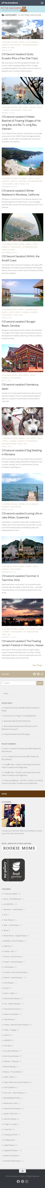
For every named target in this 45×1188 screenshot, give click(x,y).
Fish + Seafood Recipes (12, 1004)
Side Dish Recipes (10, 1119)
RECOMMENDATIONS (30, 45)
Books (6, 930)
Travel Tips (27, 110)
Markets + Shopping (18, 181)
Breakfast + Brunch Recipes (13, 941)
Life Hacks (7, 1046)
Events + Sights (29, 107)
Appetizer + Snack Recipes (13, 909)
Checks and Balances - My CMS (15, 780)
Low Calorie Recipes (11, 1051)
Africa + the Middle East (28, 310)
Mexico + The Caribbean (12, 1072)
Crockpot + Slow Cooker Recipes (15, 972)
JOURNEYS (5, 45)
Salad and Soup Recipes (12, 1108)
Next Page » (38, 665)
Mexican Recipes (10, 1067)
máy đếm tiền (9, 764)
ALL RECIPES (8, 904)
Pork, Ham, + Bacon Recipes (14, 1093)
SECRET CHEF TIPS (10, 1114)
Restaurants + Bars (11, 184)
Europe (21, 244)
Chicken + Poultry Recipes (13, 962)
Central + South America (28, 42)
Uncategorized (9, 1140)
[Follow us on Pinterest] (38, 674)
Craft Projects (9, 967)
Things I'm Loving (8, 48)
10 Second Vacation (9, 42)
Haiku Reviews (9, 1019)
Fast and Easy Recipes (12, 998)
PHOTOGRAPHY (15, 45)
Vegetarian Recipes (11, 1150)
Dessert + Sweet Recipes (13, 978)
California (22, 178)
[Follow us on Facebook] (34, 674)
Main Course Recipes (11, 1056)
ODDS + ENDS (9, 1077)
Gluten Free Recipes (11, 1014)
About (6, 693)
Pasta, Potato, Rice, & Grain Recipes (16, 1082)
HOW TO (7, 1035)
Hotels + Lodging (22, 312)
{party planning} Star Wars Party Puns (17, 721)
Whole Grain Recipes (11, 1156)
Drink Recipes (9, 983)
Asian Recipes (9, 920)
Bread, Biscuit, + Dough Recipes (15, 936)
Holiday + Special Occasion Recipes (16, 1025)
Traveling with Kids (10, 1135)
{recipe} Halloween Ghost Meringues (17, 734)
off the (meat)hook (10, 2)
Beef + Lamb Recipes (11, 925)
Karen (6, 749)
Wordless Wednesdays (12, 1161)
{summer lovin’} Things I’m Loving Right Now (20, 716)
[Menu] (42, 3)
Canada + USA (23, 438)
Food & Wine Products (12, 1009)
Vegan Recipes (9, 1145)
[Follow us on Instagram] (41, 674)
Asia (20, 107)
